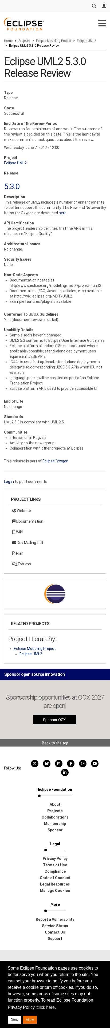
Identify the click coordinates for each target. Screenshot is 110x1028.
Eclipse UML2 (86, 41)
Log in (9, 481)
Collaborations (55, 817)
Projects (24, 41)
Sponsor (55, 830)
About (55, 804)
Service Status (55, 926)
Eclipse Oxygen (55, 461)
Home (8, 41)
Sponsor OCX (54, 720)
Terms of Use (55, 865)
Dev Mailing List (29, 543)
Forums (24, 564)
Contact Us (55, 932)
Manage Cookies (55, 890)
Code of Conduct (55, 878)
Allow (30, 1020)
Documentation (29, 521)
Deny (14, 1020)
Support (55, 938)
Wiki (19, 532)
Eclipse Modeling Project (53, 41)
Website (23, 511)
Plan (19, 553)
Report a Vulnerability (55, 919)
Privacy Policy (55, 858)
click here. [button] (46, 1007)
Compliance (55, 871)
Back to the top (55, 743)
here (62, 213)
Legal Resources (55, 884)
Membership (55, 823)
